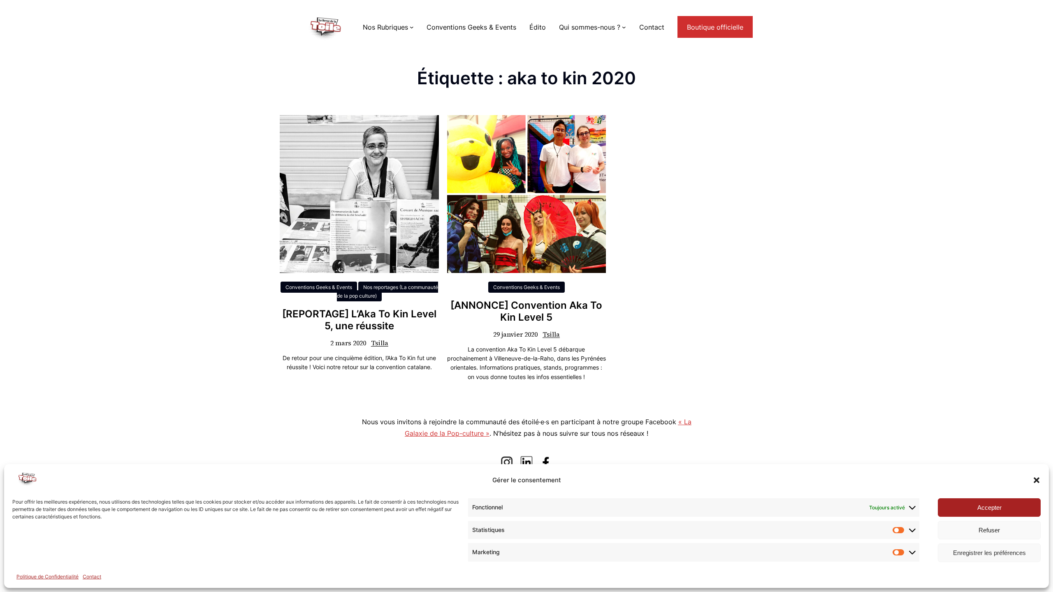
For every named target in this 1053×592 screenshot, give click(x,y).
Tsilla (379, 342)
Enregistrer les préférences (989, 552)
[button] (1036, 480)
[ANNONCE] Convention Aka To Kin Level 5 (526, 311)
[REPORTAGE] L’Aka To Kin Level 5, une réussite (359, 320)
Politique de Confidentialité (47, 577)
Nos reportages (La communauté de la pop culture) (387, 291)
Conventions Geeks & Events (318, 287)
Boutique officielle (715, 27)
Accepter (989, 507)
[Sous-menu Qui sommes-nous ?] (624, 27)
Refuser (989, 530)
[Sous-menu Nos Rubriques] (412, 27)
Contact (92, 577)
